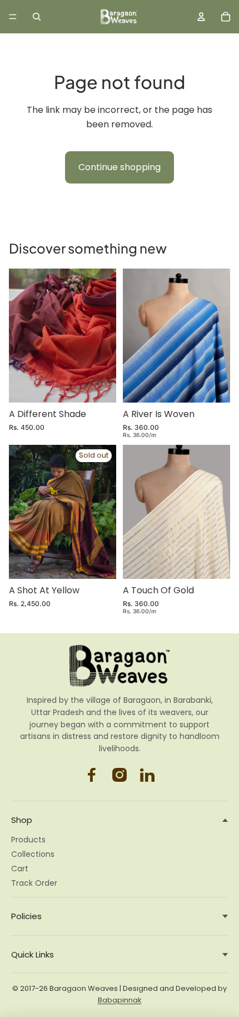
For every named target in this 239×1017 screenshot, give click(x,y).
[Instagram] (92, 775)
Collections (32, 854)
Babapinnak (120, 1000)
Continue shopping (119, 167)
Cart (19, 868)
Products (28, 839)
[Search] (36, 16)
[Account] (201, 16)
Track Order (34, 883)
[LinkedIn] (147, 775)
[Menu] (13, 16)
